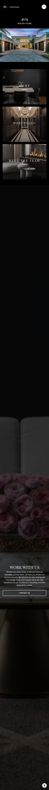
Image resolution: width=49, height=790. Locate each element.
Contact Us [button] (24, 593)
